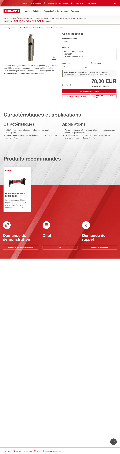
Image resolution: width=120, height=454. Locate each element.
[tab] (10, 28)
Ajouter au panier (91, 91)
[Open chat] (113, 441)
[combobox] (101, 3)
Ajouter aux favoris (77, 96)
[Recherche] (115, 3)
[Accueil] (12, 11)
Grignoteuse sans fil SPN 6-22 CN (15, 194)
